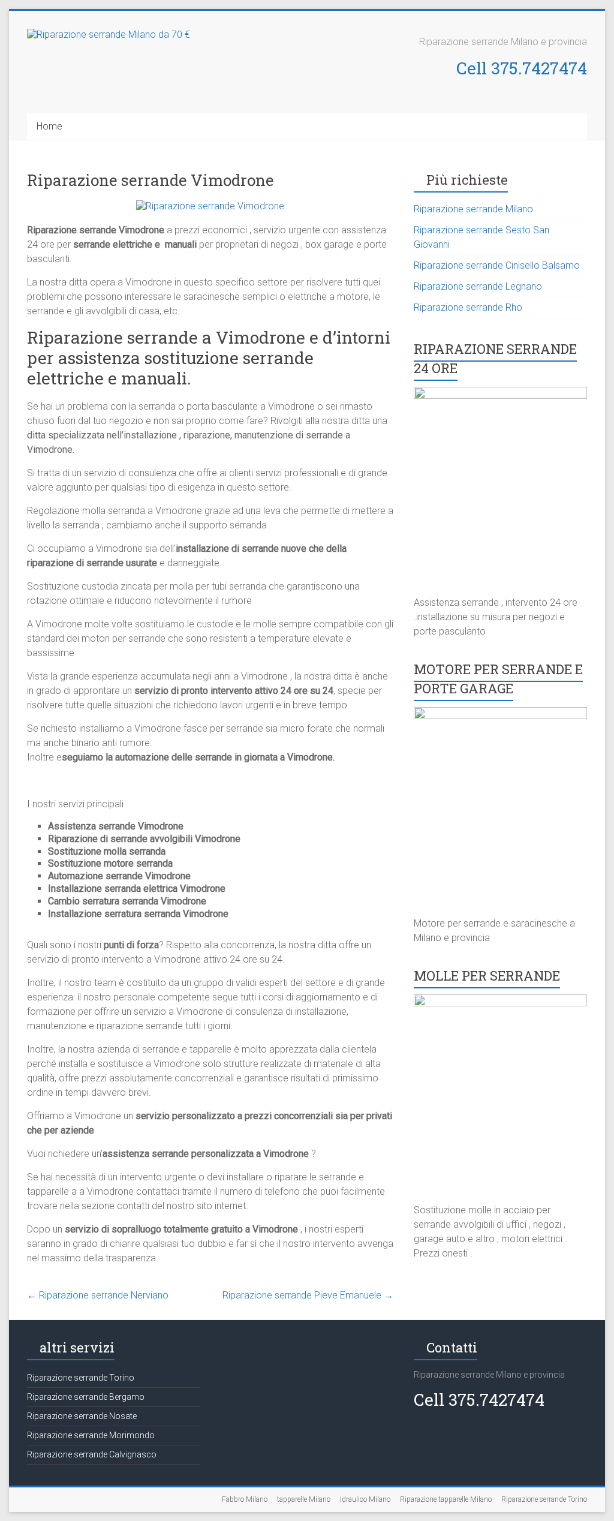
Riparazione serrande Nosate (82, 1416)
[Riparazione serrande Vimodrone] (210, 206)
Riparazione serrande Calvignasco (91, 1454)
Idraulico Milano (365, 1499)
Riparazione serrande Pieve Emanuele (307, 1295)
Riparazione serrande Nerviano (97, 1295)
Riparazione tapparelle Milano (446, 1499)
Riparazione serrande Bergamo (86, 1397)
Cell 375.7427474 (521, 68)
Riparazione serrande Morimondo (91, 1435)
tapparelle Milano (303, 1499)
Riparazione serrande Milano (473, 209)
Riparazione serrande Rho (468, 307)
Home (49, 126)
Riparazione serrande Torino (80, 1377)
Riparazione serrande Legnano (478, 286)
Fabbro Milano (244, 1499)
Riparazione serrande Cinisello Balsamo (497, 265)
